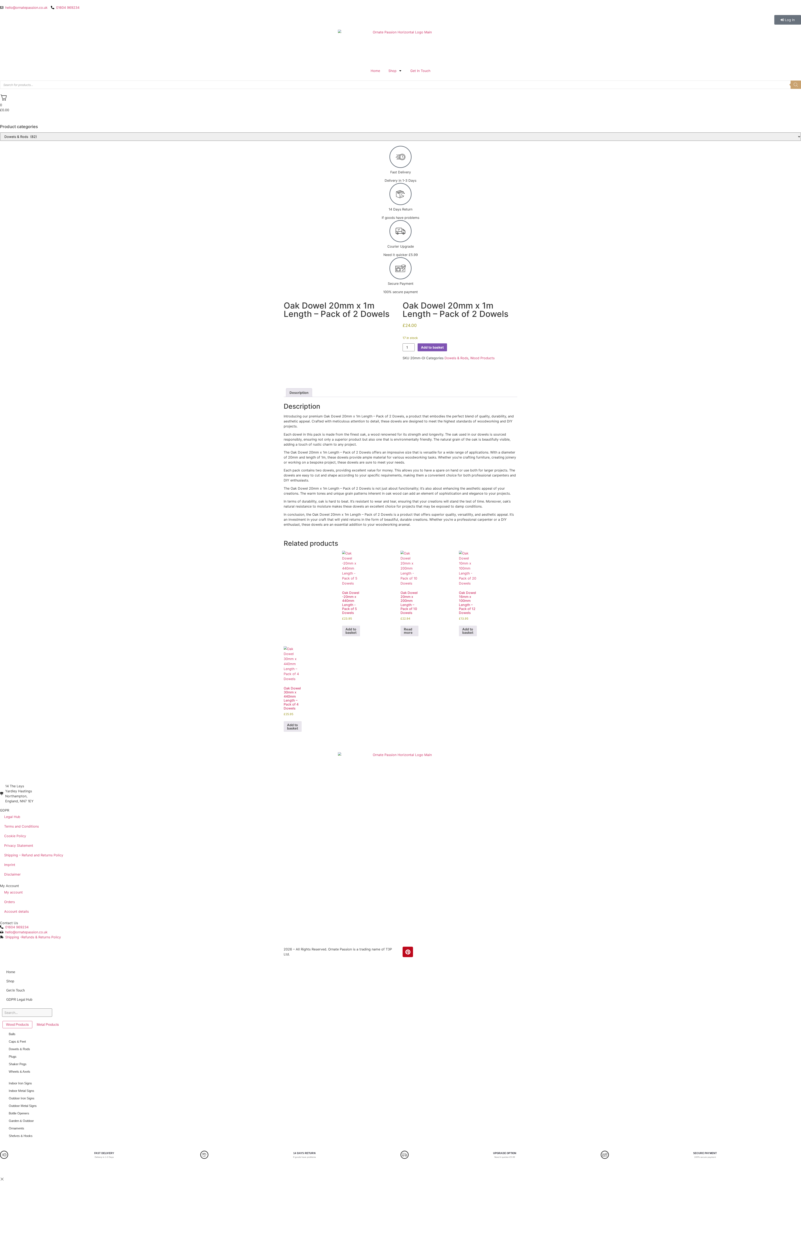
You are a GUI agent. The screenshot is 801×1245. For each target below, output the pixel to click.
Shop (392, 71)
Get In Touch (420, 71)
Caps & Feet (17, 1041)
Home (375, 71)
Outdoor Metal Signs (23, 1106)
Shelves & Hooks (21, 1136)
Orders (9, 902)
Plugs (12, 1056)
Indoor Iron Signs (20, 1083)
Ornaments (16, 1128)
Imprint (9, 865)
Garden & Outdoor (21, 1121)
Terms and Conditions (21, 826)
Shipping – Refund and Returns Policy (33, 855)
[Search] (796, 85)
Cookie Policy (15, 836)
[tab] (17, 1024)
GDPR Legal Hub (19, 999)
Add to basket (432, 347)
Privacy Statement (18, 845)
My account (13, 892)
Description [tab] (299, 393)
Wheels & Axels (19, 1071)
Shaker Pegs (17, 1064)
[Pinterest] (408, 952)
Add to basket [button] (350, 631)
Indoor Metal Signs (21, 1091)
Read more (408, 631)
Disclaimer (12, 874)
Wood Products (482, 358)
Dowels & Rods (456, 358)
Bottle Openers (19, 1113)
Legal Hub (12, 817)
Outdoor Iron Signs (21, 1098)
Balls (12, 1034)
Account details (16, 911)
